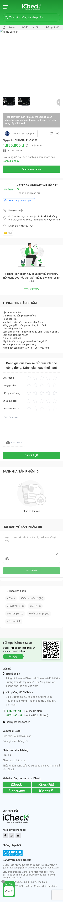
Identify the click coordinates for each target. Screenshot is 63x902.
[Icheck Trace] (17, 790)
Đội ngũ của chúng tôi (15, 741)
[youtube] (18, 835)
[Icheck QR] (46, 784)
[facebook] (5, 835)
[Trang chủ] (31, 7)
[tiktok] (11, 835)
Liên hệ (7, 755)
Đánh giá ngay (11, 160)
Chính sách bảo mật (14, 760)
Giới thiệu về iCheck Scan (17, 736)
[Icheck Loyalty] (46, 790)
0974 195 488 (14, 715)
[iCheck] (17, 784)
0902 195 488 (14, 711)
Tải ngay (13, 656)
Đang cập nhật (15, 210)
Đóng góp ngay (31, 288)
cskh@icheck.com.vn (18, 721)
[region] (31, 61)
